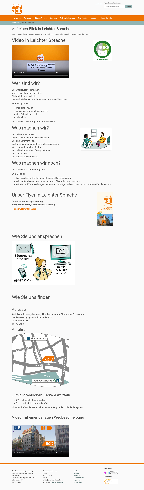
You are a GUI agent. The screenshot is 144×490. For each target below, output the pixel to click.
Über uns (53, 18)
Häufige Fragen (40, 18)
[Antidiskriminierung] (17, 8)
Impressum (77, 480)
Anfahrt (76, 473)
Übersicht (77, 475)
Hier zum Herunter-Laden (24, 209)
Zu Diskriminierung (67, 18)
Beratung (27, 18)
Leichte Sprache (106, 18)
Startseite (15, 23)
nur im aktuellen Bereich (113, 3)
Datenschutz (78, 482)
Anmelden (99, 4)
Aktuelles (17, 18)
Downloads (82, 18)
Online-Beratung (57, 482)
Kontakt (93, 18)
